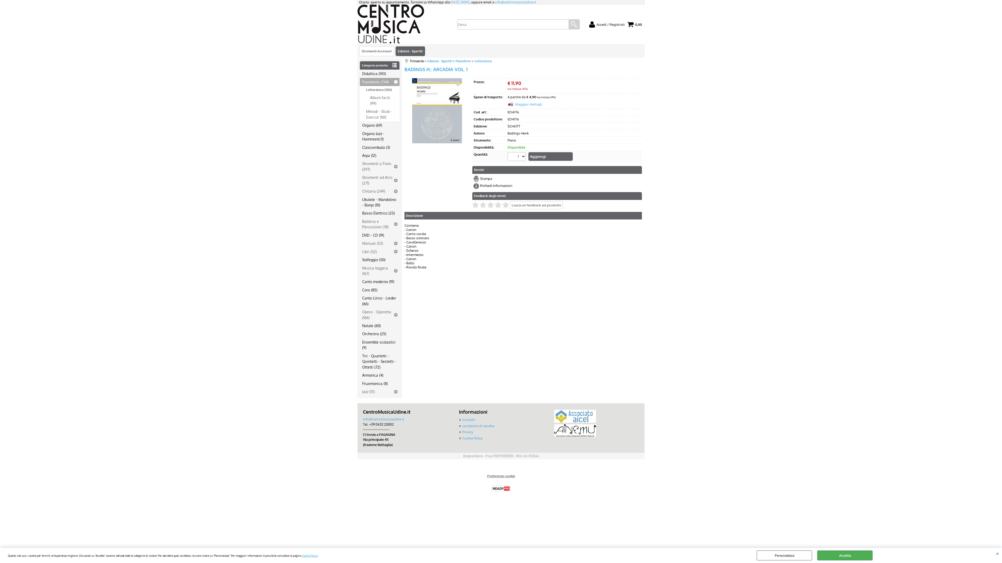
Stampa (486, 178)
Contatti (468, 420)
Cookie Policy (310, 555)
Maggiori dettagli (528, 104)
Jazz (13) (368, 391)
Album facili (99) (380, 100)
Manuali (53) (372, 243)
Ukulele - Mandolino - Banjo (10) (379, 202)
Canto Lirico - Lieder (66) (379, 301)
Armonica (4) (372, 375)
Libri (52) (369, 251)
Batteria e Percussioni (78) (375, 224)
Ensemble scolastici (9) (379, 345)
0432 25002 (460, 2)
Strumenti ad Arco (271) (377, 180)
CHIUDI (997, 553)
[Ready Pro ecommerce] (501, 489)
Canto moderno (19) (378, 281)
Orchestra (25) (374, 333)
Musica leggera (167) (375, 271)
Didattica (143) (374, 73)
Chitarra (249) (373, 191)
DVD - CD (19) (373, 235)
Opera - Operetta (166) (376, 314)
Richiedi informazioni (496, 185)
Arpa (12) (369, 155)
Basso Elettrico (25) (378, 213)
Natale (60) (371, 325)
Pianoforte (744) (375, 81)
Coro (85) (369, 289)
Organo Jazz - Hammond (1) (373, 136)
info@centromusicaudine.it (515, 2)
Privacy (467, 432)
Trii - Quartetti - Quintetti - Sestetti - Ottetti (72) (379, 361)
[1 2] (517, 157)
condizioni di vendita (478, 426)
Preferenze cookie (501, 476)
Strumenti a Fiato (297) (376, 166)
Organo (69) (372, 125)
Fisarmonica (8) (375, 383)
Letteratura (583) (379, 90)
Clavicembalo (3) (376, 147)
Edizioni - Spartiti (410, 51)
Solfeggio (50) (373, 259)
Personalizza (784, 555)
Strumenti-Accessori (377, 51)
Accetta (845, 555)
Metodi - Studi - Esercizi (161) (379, 114)
